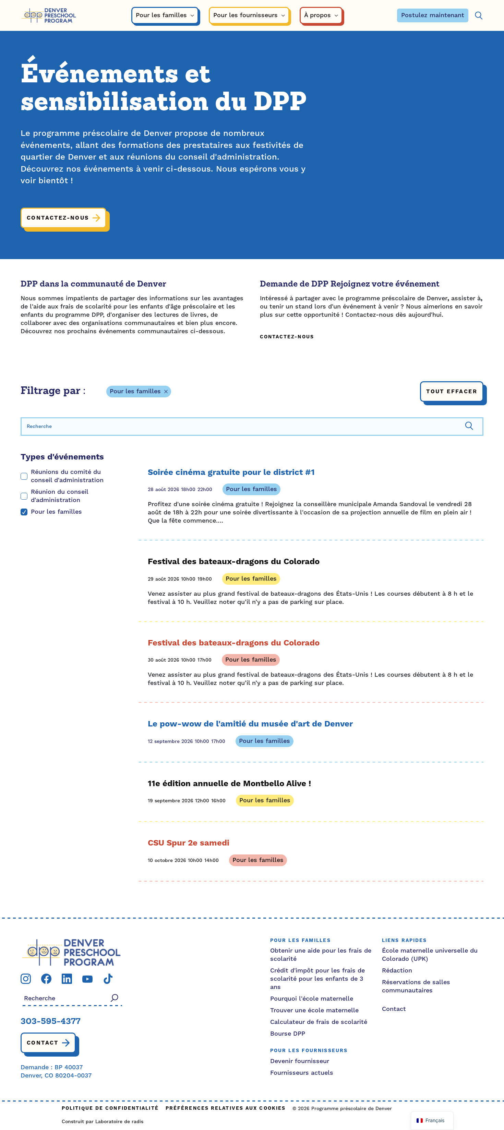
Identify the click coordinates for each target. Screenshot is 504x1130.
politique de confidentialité (110, 1108)
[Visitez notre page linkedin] (67, 978)
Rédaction (397, 971)
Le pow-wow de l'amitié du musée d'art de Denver (250, 724)
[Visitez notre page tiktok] (108, 978)
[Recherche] (478, 15)
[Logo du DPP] (71, 952)
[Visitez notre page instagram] (26, 978)
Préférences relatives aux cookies (226, 1108)
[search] (252, 426)
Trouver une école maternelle (314, 1010)
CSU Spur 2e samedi (188, 843)
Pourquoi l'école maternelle (311, 999)
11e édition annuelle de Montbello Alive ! (229, 784)
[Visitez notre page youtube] (87, 978)
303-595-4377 (51, 1022)
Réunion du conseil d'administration (59, 496)
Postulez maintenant (432, 15)
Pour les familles (135, 391)
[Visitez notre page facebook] (46, 978)
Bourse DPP (287, 1034)
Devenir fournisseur (299, 1061)
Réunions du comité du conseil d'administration (67, 476)
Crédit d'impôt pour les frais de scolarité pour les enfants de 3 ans (317, 979)
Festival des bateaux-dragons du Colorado (234, 562)
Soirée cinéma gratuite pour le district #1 (231, 472)
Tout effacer (451, 391)
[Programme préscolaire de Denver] (49, 16)
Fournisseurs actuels (301, 1073)
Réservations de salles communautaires (416, 986)
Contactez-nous (58, 217)
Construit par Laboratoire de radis (102, 1122)
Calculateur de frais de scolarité (318, 1022)
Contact (43, 1042)
